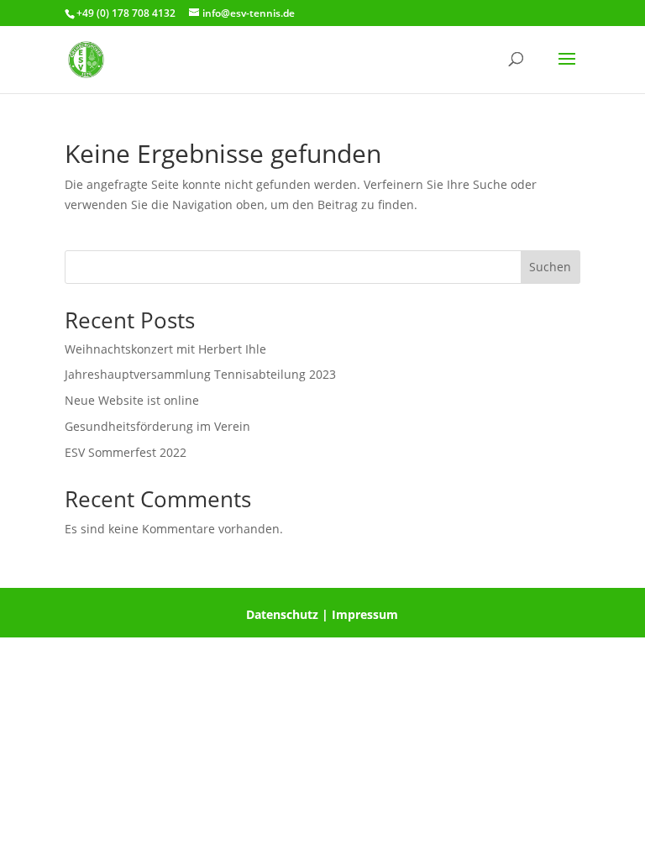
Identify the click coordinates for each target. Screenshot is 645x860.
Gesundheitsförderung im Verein (157, 426)
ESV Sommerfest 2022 (125, 452)
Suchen (550, 267)
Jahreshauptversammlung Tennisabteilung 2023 (200, 374)
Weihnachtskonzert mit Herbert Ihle (165, 349)
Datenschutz (282, 614)
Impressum (365, 614)
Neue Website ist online (132, 400)
